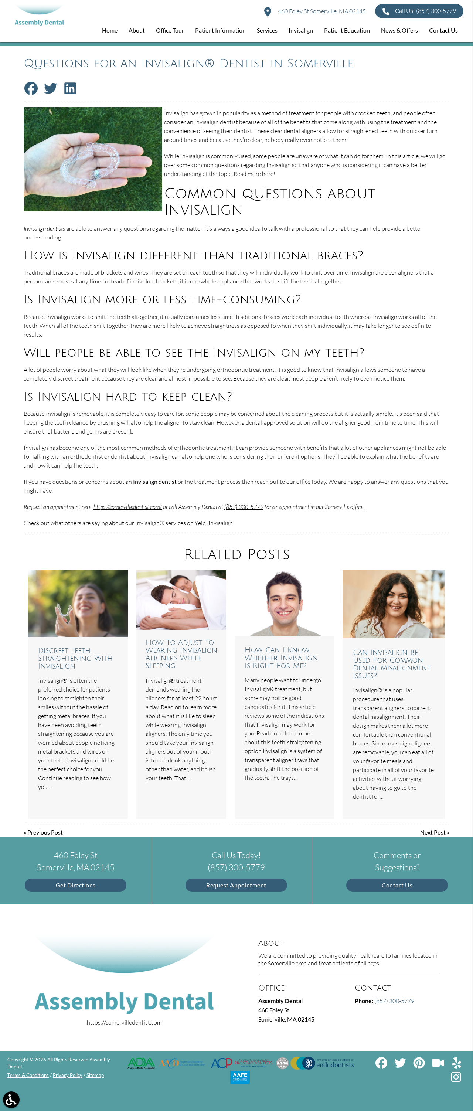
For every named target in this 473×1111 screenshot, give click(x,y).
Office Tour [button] (170, 30)
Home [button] (110, 30)
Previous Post (45, 832)
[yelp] (457, 1065)
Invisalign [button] (301, 30)
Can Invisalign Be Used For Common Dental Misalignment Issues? (392, 664)
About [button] (137, 30)
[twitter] (400, 1065)
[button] (11, 1099)
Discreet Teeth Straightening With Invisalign (75, 658)
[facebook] (381, 1065)
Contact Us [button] (443, 30)
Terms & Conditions (28, 1075)
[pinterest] (419, 1065)
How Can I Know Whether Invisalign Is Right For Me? (281, 657)
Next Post (433, 832)
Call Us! (425, 10)
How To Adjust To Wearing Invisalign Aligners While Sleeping (181, 654)
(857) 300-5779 (243, 506)
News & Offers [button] (399, 30)
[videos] (438, 1065)
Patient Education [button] (347, 30)
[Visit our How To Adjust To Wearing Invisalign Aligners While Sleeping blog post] (181, 600)
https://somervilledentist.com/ (127, 506)
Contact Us (397, 885)
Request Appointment (236, 885)
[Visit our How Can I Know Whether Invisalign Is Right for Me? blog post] (284, 603)
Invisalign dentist (216, 122)
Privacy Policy (67, 1075)
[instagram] (457, 1079)
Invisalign (220, 523)
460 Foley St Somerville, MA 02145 (321, 11)
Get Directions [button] (76, 885)
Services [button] (267, 30)
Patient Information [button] (220, 30)
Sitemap (95, 1075)
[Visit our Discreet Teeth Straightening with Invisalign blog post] (78, 603)
